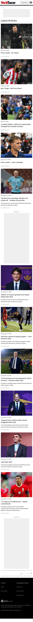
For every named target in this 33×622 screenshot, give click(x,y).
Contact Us (19, 587)
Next (29, 573)
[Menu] (31, 2)
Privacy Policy (20, 591)
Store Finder (4, 591)
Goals (2, 587)
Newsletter (24, 2)
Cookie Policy (20, 595)
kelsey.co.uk (18, 610)
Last (31, 573)
